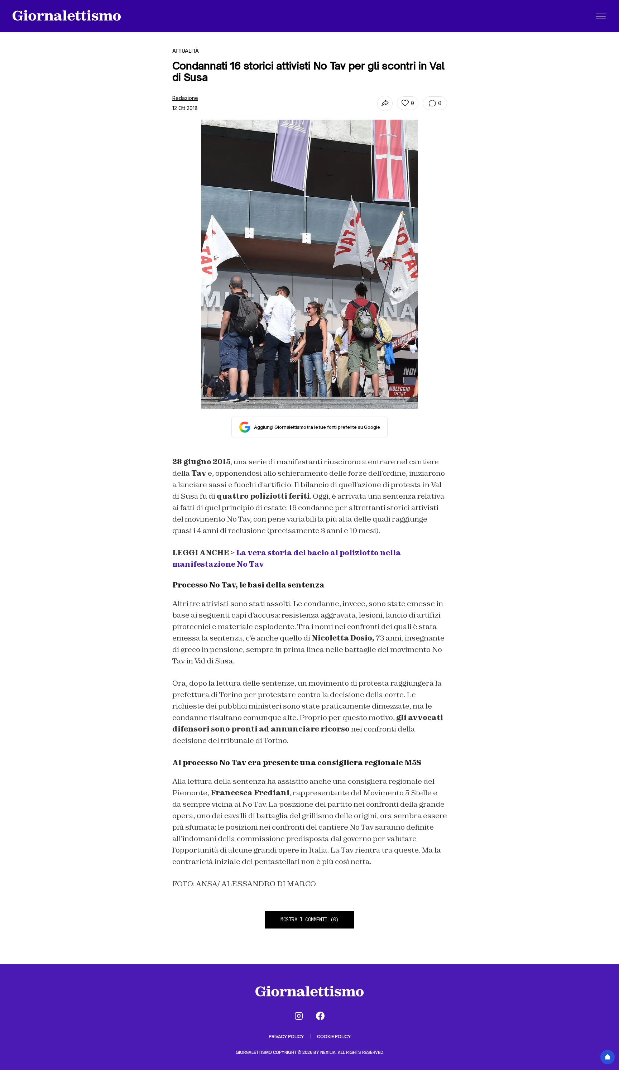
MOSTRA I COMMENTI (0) (309, 919)
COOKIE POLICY (334, 1036)
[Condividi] (385, 103)
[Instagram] (299, 1016)
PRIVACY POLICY (287, 1036)
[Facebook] (320, 1016)
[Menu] (600, 16)
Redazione (185, 98)
